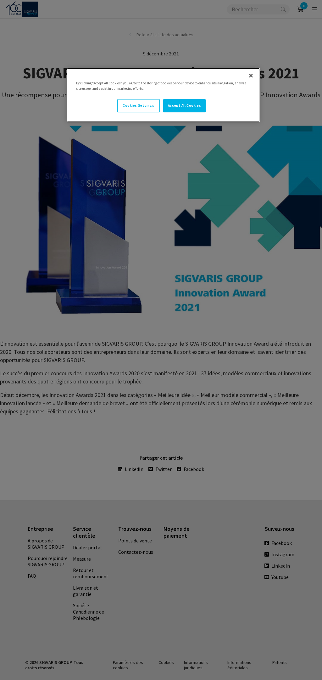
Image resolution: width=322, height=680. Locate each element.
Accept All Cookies (184, 105)
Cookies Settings (138, 105)
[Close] (251, 75)
